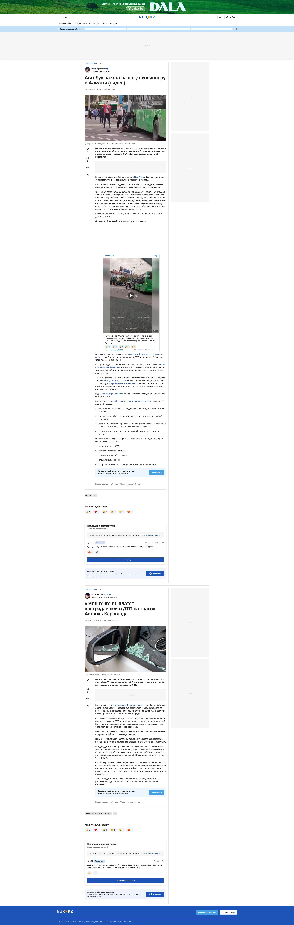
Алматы (88, 524)
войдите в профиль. (153, 564)
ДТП (98, 23)
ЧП (94, 23)
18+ (95, 524)
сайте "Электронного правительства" (131, 430)
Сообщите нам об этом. (131, 513)
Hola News (139, 177)
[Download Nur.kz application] (147, 7)
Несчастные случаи (110, 23)
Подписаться (156, 501)
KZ (220, 17)
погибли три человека (112, 422)
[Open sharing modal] (88, 167)
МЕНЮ (64, 17)
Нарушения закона (83, 23)
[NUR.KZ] (147, 17)
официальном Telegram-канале (128, 734)
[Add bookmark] (88, 175)
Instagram (157, 602)
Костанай (107, 842)
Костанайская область (93, 842)
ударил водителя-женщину (122, 412)
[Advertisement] (147, 45)
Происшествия (64, 23)
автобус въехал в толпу (114, 409)
